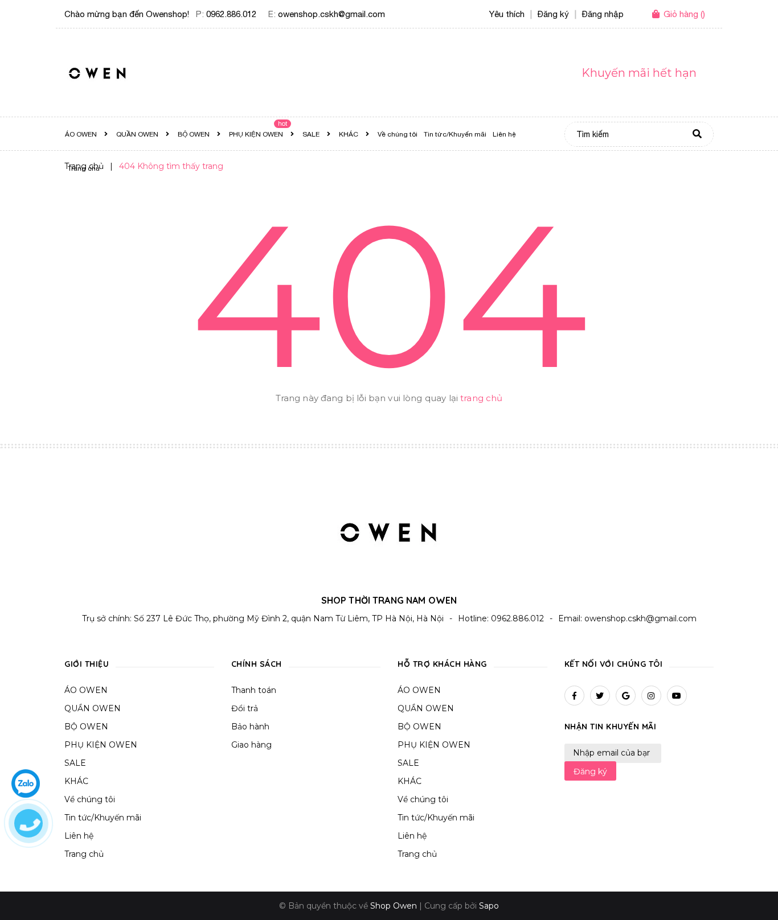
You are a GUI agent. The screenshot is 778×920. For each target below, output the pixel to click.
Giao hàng (251, 745)
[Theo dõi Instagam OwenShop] (651, 696)
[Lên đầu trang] (752, 886)
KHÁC (76, 781)
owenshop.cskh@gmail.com (331, 14)
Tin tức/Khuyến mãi (102, 817)
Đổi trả (244, 708)
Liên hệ (78, 836)
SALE (75, 763)
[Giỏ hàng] (658, 15)
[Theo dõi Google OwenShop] (626, 696)
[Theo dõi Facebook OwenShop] (574, 696)
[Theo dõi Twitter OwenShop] (600, 696)
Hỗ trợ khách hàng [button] (442, 664)
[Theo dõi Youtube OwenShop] (677, 696)
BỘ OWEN (86, 726)
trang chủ (481, 398)
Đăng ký (590, 771)
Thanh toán (253, 690)
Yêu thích (507, 14)
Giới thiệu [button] (86, 664)
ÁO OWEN (86, 690)
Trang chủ (84, 854)
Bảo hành (250, 726)
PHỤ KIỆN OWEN (100, 745)
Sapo (489, 906)
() (684, 14)
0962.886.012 (231, 14)
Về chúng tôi (89, 799)
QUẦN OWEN (92, 708)
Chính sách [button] (256, 664)
